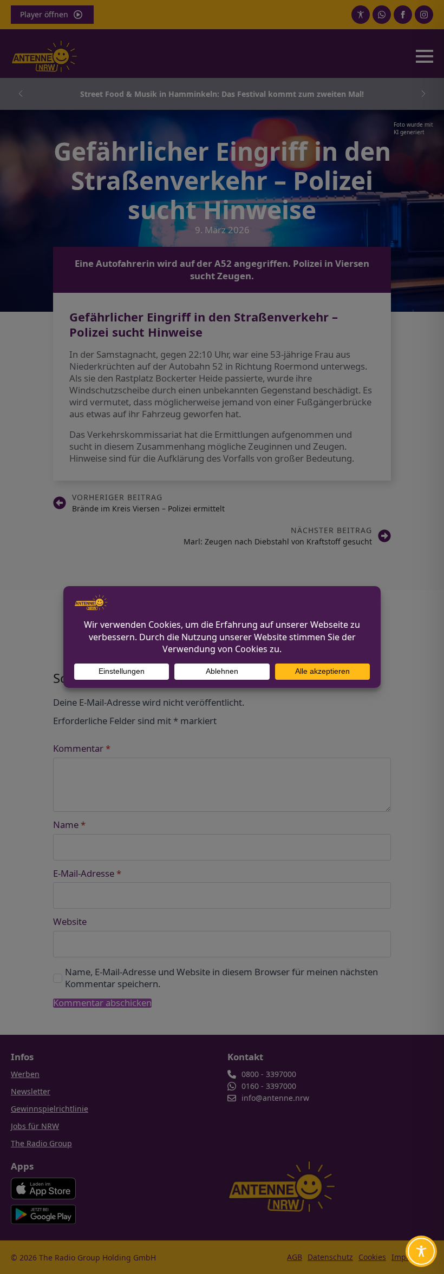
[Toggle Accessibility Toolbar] (421, 1251)
